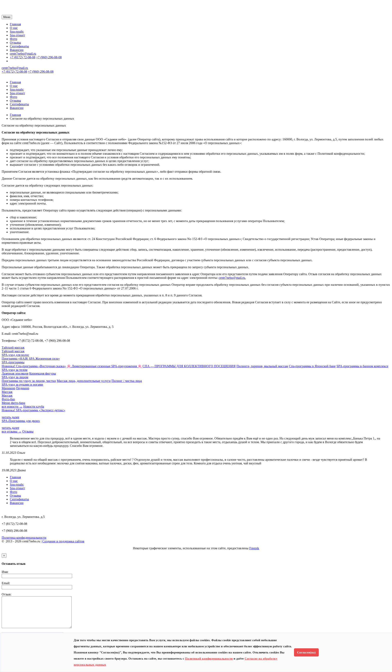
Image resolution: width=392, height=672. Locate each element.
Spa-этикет (17, 35)
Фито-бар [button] (8, 399)
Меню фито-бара (13, 403)
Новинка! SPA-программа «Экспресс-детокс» (33, 410)
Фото (13, 39)
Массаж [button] (7, 392)
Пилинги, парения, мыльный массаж (262, 366)
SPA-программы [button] (13, 362)
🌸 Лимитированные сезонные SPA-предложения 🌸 (104, 366)
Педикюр (22, 388)
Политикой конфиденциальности (209, 658)
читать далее (10, 417)
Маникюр (8, 388)
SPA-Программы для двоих (21, 421)
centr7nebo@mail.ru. (232, 277)
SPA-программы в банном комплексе (362, 366)
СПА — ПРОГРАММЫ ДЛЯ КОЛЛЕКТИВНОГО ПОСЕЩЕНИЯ (189, 366)
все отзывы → (11, 431)
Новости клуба (33, 406)
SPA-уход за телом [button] (14, 370)
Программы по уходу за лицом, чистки (29, 381)
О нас (14, 28)
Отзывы (15, 42)
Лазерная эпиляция (15, 373)
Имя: (5, 572)
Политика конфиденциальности (24, 537)
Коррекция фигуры (42, 373)
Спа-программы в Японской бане (312, 366)
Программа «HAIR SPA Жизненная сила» (31, 358)
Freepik (254, 548)
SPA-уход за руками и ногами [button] (22, 384)
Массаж (7, 395)
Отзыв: (6, 594)
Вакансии (16, 50)
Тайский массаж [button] (13, 347)
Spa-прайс (17, 31)
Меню (6, 17)
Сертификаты (19, 46)
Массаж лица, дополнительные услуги (84, 381)
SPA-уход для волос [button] (15, 355)
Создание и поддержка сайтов (63, 541)
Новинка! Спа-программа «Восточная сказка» (34, 366)
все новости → (12, 406)
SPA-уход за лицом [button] (15, 377)
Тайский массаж (13, 351)
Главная (15, 24)
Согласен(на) (306, 652)
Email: (6, 583)
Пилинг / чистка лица (126, 381)
